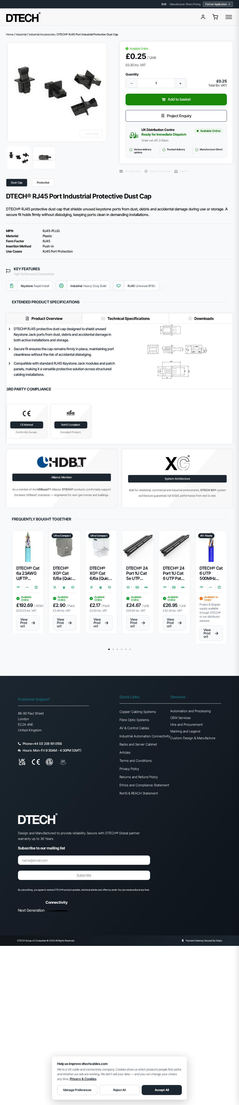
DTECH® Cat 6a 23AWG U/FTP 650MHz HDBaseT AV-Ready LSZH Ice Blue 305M (27, 573)
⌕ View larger (91, 133)
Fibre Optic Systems (134, 720)
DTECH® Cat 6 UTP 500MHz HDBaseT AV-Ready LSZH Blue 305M (211, 573)
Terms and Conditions (136, 761)
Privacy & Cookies (83, 1079)
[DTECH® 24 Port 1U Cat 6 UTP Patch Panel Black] (174, 546)
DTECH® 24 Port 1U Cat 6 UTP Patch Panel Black (174, 573)
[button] (215, 17)
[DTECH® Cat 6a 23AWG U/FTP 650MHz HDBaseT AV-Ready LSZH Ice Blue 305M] (28, 546)
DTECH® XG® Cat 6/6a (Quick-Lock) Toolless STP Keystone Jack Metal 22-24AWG (64, 573)
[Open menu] (229, 17)
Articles (125, 752)
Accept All (162, 1090)
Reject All (119, 1090)
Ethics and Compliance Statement (144, 785)
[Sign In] (203, 17)
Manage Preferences (77, 1090)
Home (9, 34)
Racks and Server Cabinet (138, 744)
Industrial (21, 34)
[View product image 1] (18, 157)
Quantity (132, 74)
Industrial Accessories (42, 34)
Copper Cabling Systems (138, 712)
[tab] (44, 318)
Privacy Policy (129, 769)
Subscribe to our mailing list (41, 848)
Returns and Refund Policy (139, 777)
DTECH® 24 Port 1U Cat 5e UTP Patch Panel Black (137, 573)
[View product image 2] (44, 157)
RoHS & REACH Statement (139, 793)
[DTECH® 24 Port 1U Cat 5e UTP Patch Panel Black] (138, 546)
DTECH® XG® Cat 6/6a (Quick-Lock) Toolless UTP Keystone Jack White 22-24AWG (101, 573)
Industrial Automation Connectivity (145, 736)
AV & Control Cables (134, 728)
